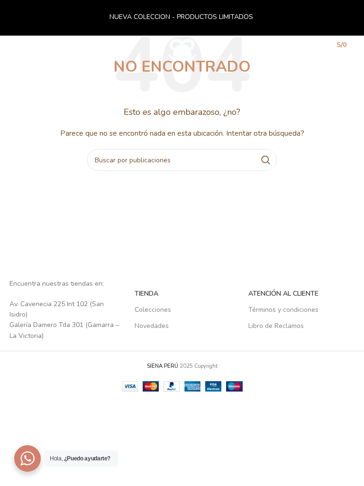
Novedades (152, 325)
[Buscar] (295, 49)
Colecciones (153, 309)
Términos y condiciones (283, 309)
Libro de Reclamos (276, 325)
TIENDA (146, 293)
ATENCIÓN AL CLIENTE (283, 293)
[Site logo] (182, 49)
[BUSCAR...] (266, 160)
